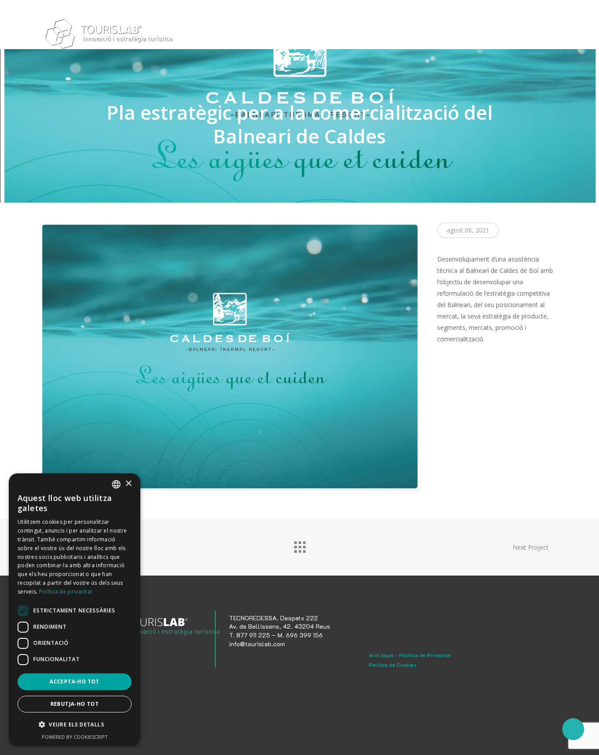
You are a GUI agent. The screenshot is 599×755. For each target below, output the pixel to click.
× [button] (128, 483)
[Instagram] (235, 660)
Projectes (381, 36)
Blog (456, 36)
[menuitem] (525, 36)
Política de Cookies (393, 664)
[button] (75, 724)
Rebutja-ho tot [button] (74, 704)
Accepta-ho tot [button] (75, 681)
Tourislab (298, 36)
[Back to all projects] (299, 545)
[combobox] (116, 484)
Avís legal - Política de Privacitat (410, 654)
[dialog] (74, 609)
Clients (422, 36)
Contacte (492, 36)
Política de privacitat (66, 591)
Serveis (340, 36)
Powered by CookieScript (75, 737)
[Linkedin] (253, 660)
